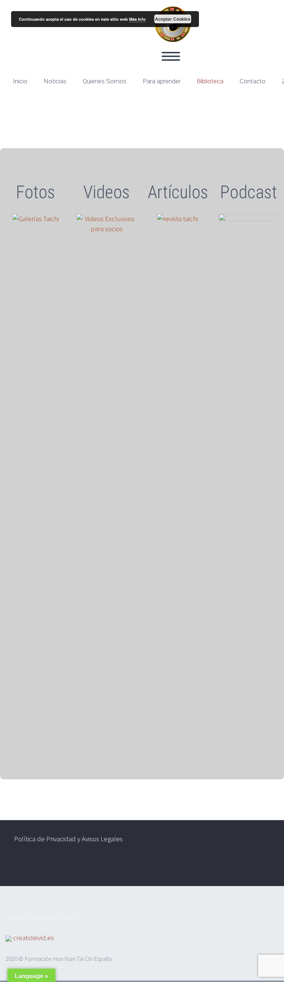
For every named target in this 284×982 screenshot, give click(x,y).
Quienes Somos (104, 81)
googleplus (263, 867)
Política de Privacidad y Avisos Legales (68, 838)
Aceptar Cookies (172, 19)
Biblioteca (210, 81)
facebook (241, 867)
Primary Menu (171, 56)
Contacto (253, 81)
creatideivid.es (33, 937)
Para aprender (161, 81)
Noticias (55, 81)
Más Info (137, 19)
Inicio (20, 81)
